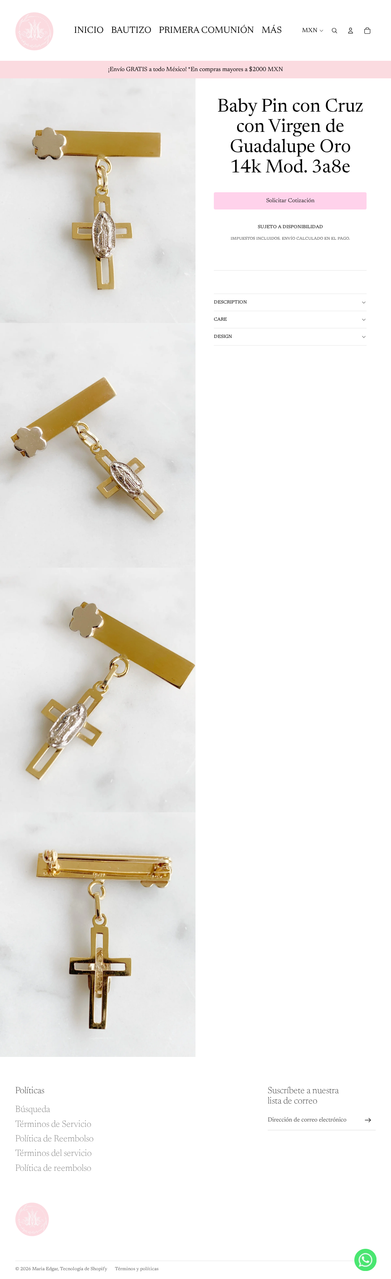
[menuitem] (272, 30)
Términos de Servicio (53, 1124)
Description (230, 302)
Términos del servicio (53, 1153)
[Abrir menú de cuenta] (350, 30)
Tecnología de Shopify (83, 1269)
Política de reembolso (53, 1168)
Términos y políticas (136, 1269)
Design (223, 336)
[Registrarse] (368, 1120)
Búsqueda (32, 1109)
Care (220, 319)
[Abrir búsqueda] (334, 30)
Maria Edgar (45, 1269)
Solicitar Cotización (290, 201)
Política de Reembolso (54, 1139)
